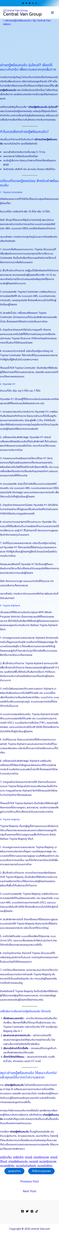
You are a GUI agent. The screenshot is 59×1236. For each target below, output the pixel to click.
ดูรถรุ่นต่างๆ (14, 1171)
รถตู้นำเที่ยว (6, 1157)
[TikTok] (36, 3)
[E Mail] (33, 3)
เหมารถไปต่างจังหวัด (26, 1166)
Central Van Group (22, 13)
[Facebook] (23, 3)
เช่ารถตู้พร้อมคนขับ (18, 1161)
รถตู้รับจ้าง (18, 1157)
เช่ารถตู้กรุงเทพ (41, 1157)
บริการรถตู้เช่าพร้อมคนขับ (18, 21)
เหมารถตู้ (33, 1161)
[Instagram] (29, 3)
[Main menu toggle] (52, 12)
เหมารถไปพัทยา (45, 1166)
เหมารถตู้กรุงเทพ (47, 1161)
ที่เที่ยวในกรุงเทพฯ (41, 1171)
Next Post (29, 1191)
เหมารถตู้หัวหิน (7, 1166)
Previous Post (29, 1181)
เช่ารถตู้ (28, 1157)
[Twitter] (26, 3)
